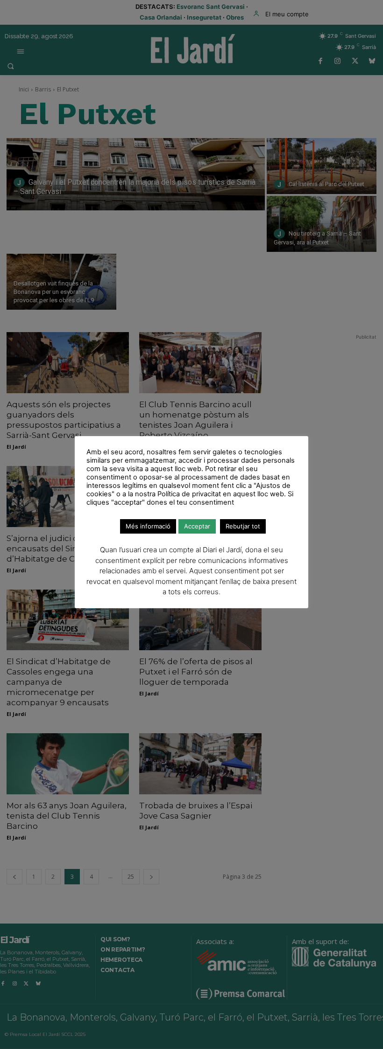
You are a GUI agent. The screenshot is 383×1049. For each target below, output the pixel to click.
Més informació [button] (148, 526)
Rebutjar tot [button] (243, 526)
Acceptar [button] (197, 526)
